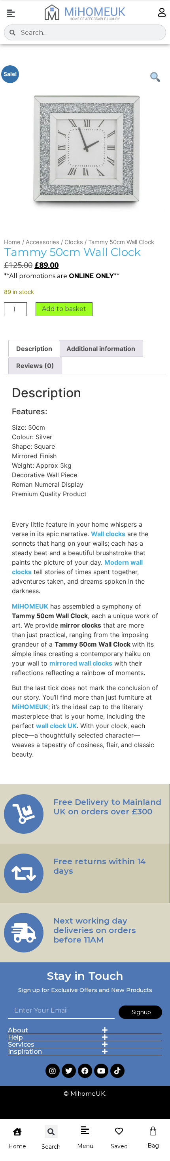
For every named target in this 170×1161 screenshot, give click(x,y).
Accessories (42, 242)
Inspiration (25, 1051)
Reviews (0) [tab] (35, 366)
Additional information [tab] (100, 349)
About (18, 1030)
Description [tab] (34, 349)
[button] (10, 13)
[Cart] (153, 1131)
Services (21, 1044)
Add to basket (64, 309)
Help (15, 1037)
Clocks (73, 242)
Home (12, 242)
